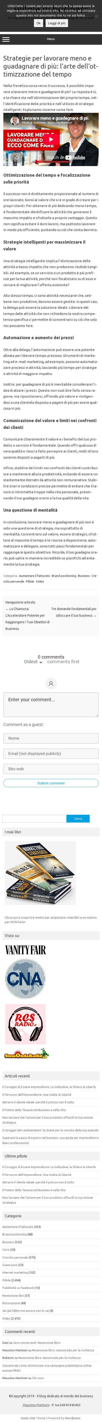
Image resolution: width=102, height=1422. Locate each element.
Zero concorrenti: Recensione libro (36, 1342)
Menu (51, 39)
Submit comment (51, 783)
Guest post (10, 1265)
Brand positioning (64, 575)
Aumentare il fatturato (34, 575)
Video (40, 581)
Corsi (5, 1249)
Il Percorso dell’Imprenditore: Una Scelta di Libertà (36, 1094)
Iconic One (28, 1418)
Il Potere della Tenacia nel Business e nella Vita (34, 1110)
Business (84, 575)
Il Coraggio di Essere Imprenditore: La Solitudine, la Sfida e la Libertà (49, 1086)
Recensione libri (13, 1295)
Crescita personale (15, 1257)
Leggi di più (56, 23)
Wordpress (72, 1418)
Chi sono (38, 1378)
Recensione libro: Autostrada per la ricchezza (63, 1350)
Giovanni (8, 1365)
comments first (63, 661)
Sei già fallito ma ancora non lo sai (25, 1310)
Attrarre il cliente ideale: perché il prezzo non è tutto (38, 1102)
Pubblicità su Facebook (18, 1287)
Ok (39, 23)
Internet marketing (15, 1272)
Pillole (30, 581)
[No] (96, 16)
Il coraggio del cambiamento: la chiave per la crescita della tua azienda (50, 1130)
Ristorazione (11, 1303)
